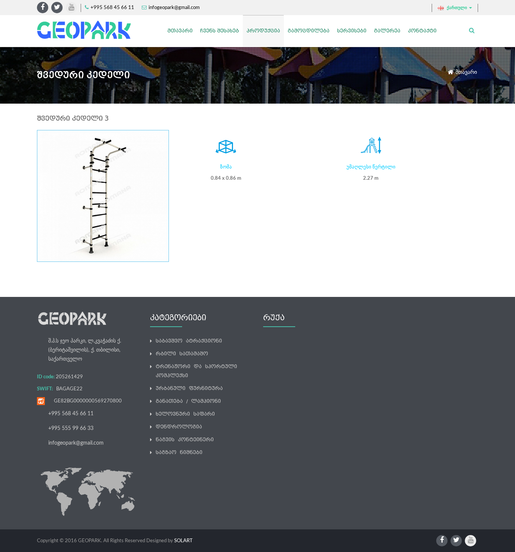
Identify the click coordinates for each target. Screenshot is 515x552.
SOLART (183, 540)
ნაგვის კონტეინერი (185, 439)
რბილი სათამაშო (182, 353)
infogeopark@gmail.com (174, 7)
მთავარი (466, 72)
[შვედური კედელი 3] (103, 195)
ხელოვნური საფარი (185, 414)
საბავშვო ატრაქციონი (189, 341)
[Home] (85, 30)
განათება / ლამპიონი (188, 401)
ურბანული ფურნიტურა (189, 388)
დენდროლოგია (179, 427)
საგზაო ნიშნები (179, 452)
